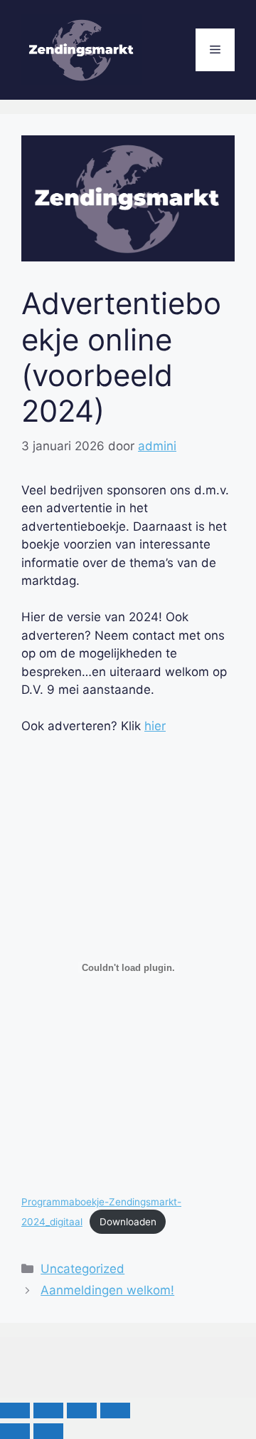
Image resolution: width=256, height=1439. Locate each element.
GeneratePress (165, 1374)
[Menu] (215, 49)
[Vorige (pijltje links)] (15, 1431)
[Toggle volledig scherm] (48, 1410)
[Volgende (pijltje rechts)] (48, 1431)
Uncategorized (82, 1269)
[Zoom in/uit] (15, 1410)
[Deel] (82, 1410)
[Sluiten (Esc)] (115, 1410)
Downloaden (128, 1221)
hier (155, 726)
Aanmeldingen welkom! (107, 1290)
